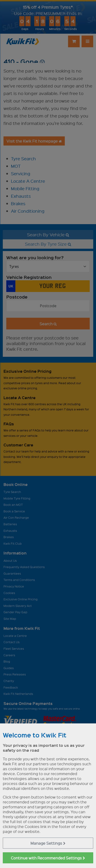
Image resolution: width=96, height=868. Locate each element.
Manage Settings (47, 843)
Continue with (47, 857)
